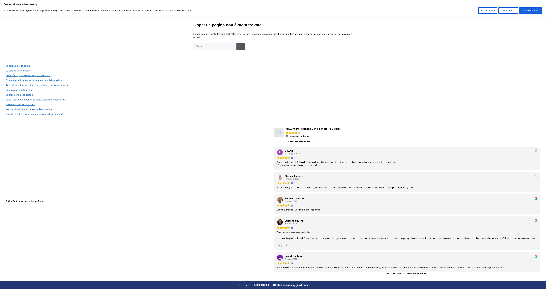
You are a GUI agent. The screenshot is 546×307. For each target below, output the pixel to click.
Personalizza (487, 10)
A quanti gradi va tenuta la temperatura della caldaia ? (35, 80)
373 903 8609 (261, 285)
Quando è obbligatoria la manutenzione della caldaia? (34, 114)
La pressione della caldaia (19, 94)
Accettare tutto (530, 10)
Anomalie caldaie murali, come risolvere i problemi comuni (37, 85)
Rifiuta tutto (508, 10)
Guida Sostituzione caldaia (20, 104)
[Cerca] (240, 46)
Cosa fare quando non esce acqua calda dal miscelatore (36, 99)
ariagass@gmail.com (295, 285)
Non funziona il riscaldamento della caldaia (29, 109)
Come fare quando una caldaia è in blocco (28, 75)
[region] (273, 8)
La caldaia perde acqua (18, 65)
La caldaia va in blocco (18, 70)
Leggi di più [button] (282, 245)
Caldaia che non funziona (19, 90)
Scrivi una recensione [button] (299, 141)
